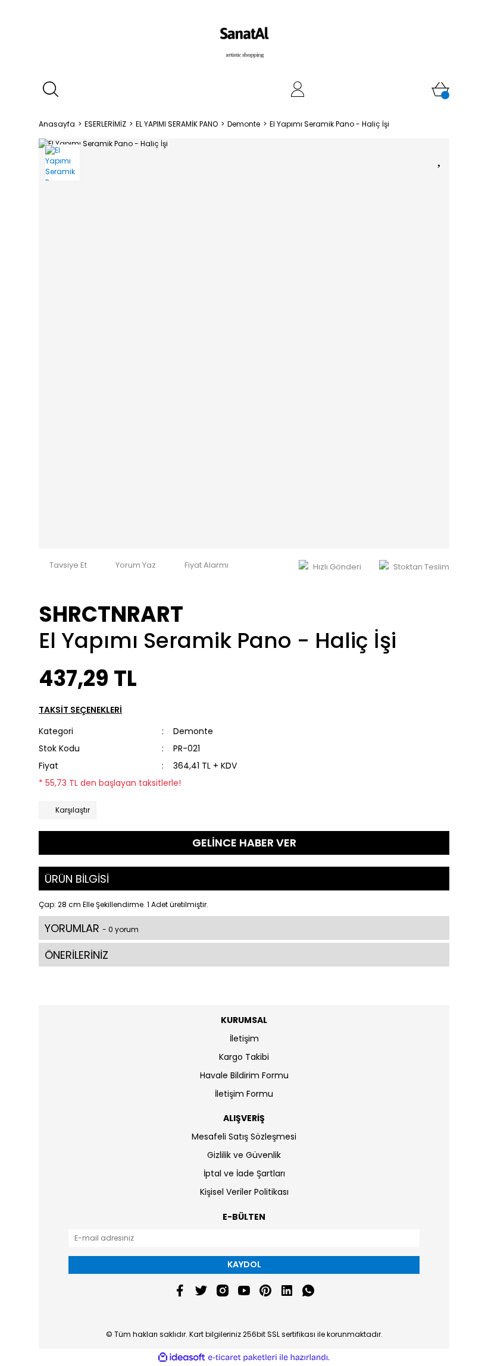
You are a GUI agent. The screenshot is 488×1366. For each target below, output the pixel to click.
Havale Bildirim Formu (244, 1075)
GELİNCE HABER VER (244, 842)
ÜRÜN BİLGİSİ (77, 878)
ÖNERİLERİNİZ (76, 955)
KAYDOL (244, 1264)
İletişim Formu (244, 1094)
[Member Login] (297, 89)
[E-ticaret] (242, 1357)
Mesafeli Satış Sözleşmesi (244, 1136)
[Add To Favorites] (440, 157)
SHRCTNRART (111, 614)
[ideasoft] (181, 1357)
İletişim (244, 1038)
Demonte (193, 731)
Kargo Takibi (244, 1057)
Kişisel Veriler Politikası (244, 1192)
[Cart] (440, 89)
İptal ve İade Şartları (244, 1173)
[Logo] (244, 38)
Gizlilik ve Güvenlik (244, 1155)
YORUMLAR (92, 928)
